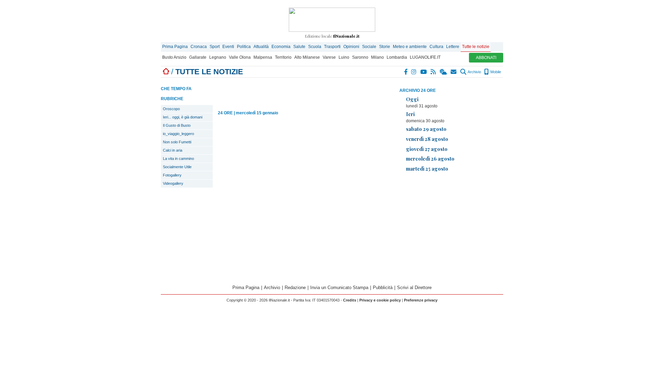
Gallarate (197, 57)
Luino (344, 57)
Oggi (412, 99)
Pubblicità (383, 287)
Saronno (360, 57)
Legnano (217, 57)
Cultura (436, 46)
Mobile (495, 72)
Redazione (295, 287)
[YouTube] (423, 72)
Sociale (369, 46)
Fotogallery (172, 175)
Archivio (474, 72)
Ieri (410, 114)
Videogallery (173, 183)
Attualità (261, 46)
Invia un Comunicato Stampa (339, 287)
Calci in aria (172, 150)
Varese (329, 57)
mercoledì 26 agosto (430, 158)
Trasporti (332, 46)
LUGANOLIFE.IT (425, 57)
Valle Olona (240, 57)
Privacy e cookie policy (380, 300)
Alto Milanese (307, 57)
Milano (377, 57)
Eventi (228, 46)
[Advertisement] (451, 226)
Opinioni (351, 46)
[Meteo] (444, 72)
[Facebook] (406, 72)
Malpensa (262, 57)
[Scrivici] (454, 72)
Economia (280, 46)
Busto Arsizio (174, 57)
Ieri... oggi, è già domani (182, 117)
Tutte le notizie (475, 46)
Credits (349, 300)
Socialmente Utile (177, 167)
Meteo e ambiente (410, 46)
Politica (244, 46)
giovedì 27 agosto (427, 148)
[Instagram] (414, 72)
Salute (299, 46)
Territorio (283, 57)
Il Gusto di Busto (177, 125)
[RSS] (433, 72)
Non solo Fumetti (177, 142)
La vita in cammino (178, 158)
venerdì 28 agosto (427, 138)
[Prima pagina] (166, 71)
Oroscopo (171, 109)
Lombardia (397, 57)
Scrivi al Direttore (414, 287)
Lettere (452, 46)
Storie (384, 46)
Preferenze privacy (420, 300)
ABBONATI (486, 57)
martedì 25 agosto (427, 168)
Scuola (314, 46)
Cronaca (199, 46)
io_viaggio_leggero (178, 134)
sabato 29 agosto (426, 128)
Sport (215, 46)
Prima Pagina (175, 46)
